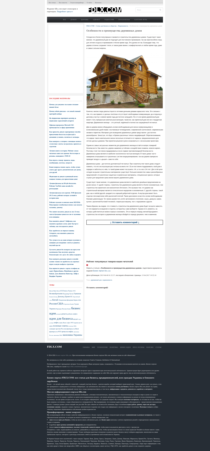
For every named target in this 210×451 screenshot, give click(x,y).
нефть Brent (62, 323)
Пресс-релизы (138, 347)
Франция (59, 309)
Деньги (73, 19)
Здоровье (84, 19)
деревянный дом (96, 280)
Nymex (70, 291)
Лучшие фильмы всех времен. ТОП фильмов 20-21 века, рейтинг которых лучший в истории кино (65, 195)
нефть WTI (70, 323)
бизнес (69, 309)
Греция (51, 296)
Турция (76, 304)
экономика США (57, 335)
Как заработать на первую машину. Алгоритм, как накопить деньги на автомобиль (61, 233)
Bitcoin (51, 291)
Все (64, 19)
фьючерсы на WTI (55, 332)
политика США (72, 326)
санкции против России (57, 329)
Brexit (58, 291)
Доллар (55, 296)
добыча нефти (72, 314)
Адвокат (96, 19)
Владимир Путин (68, 294)
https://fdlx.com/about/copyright (77, 366)
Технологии (102, 347)
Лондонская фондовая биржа (68, 300)
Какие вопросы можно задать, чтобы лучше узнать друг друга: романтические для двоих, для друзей (65, 169)
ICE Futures (64, 291)
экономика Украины (72, 334)
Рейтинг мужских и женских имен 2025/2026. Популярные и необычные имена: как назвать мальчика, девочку (65, 205)
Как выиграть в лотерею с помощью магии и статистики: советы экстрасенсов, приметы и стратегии (65, 144)
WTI (74, 291)
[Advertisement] (124, 242)
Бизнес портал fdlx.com (102, 271)
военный (58, 314)
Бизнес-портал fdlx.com (63, 355)
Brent (54, 291)
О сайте (89, 3)
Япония (64, 309)
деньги (64, 313)
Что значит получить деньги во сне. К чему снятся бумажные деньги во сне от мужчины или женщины (64, 214)
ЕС (71, 296)
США (60, 303)
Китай (55, 299)
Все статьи (52, 3)
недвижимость (107, 280)
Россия (53, 303)
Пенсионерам (124, 19)
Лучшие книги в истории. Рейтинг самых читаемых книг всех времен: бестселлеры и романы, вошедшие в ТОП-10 (64, 153)
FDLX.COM (54, 346)
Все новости (63, 3)
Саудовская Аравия (69, 304)
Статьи (158, 347)
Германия (77, 293)
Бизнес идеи (125, 347)
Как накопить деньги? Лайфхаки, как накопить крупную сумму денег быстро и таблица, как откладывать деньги (63, 223)
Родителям (109, 19)
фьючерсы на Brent (72, 329)
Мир (93, 347)
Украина (52, 308)
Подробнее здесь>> (65, 11)
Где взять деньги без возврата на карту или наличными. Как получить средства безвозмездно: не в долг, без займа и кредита (65, 252)
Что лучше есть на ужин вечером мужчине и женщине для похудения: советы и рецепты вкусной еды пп (64, 242)
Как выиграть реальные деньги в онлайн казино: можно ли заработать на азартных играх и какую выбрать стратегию (64, 261)
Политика (114, 347)
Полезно (149, 347)
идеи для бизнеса (61, 318)
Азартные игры (140, 19)
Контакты (98, 3)
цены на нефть (67, 331)
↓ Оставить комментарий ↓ (124, 222)
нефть (56, 322)
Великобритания (55, 293)
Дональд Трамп (64, 296)
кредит (75, 319)
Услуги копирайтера (77, 3)
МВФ (79, 300)
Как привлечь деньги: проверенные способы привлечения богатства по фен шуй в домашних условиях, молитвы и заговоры (64, 134)
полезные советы (60, 325)
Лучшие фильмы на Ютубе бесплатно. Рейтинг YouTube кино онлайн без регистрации (62, 186)
